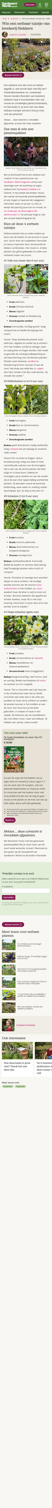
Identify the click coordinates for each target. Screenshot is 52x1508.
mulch (42, 680)
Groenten (7, 1086)
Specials (45, 12)
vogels (40, 368)
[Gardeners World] (9, 4)
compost (14, 448)
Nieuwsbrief (19, 12)
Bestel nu (9, 820)
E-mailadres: (7, 886)
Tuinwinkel (33, 12)
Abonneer (30, 4)
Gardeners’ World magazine (17, 181)
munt (39, 588)
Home (4, 19)
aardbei (32, 361)
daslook (39, 658)
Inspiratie (14, 19)
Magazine (6, 12)
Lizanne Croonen (25, 1025)
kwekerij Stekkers (29, 189)
